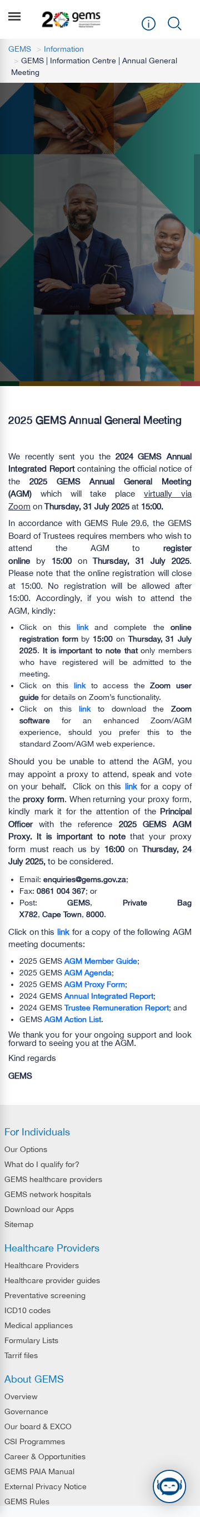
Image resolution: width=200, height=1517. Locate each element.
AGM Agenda (88, 972)
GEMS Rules (26, 1501)
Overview (21, 1396)
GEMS (19, 48)
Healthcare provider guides (52, 1280)
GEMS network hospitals (47, 1194)
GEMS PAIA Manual (39, 1471)
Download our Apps (39, 1209)
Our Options (25, 1149)
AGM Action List (72, 1019)
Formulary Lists (31, 1340)
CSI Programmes (34, 1441)
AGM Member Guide (100, 961)
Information (64, 48)
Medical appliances (38, 1325)
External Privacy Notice (45, 1486)
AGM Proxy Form (94, 984)
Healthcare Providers (41, 1265)
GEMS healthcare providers (53, 1179)
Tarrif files (21, 1355)
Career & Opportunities (45, 1456)
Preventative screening (45, 1295)
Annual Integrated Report (108, 996)
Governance (26, 1411)
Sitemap (18, 1224)
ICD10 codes (27, 1310)
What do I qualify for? (41, 1164)
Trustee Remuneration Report (116, 1007)
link (82, 627)
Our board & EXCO (38, 1426)
